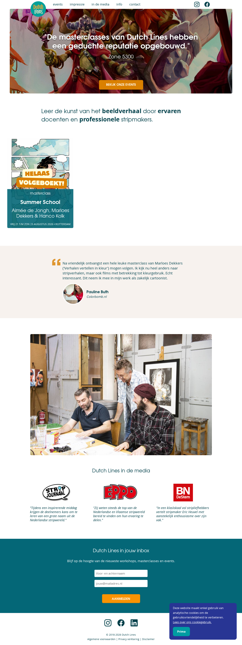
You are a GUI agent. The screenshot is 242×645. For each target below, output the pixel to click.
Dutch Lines (129, 634)
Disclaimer (148, 639)
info (119, 4)
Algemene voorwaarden (101, 639)
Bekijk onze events (121, 84)
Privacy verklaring (128, 639)
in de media (100, 4)
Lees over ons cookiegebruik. (192, 622)
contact (134, 4)
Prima (181, 631)
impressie (77, 4)
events (58, 4)
